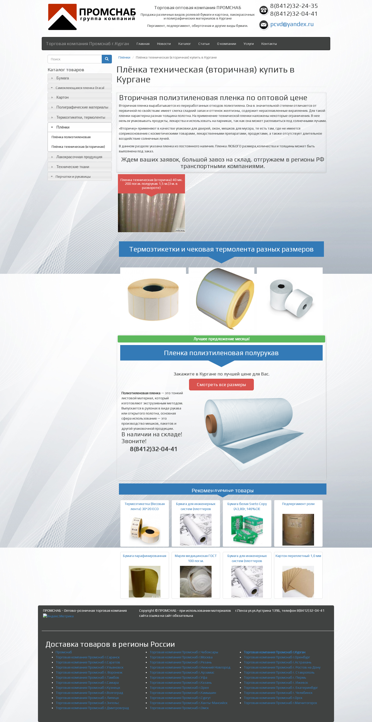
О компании (226, 44)
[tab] (80, 78)
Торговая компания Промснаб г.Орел (179, 687)
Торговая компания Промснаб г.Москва (181, 657)
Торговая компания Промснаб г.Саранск (88, 657)
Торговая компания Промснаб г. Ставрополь (279, 672)
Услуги (249, 44)
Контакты (269, 44)
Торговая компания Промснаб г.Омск (179, 708)
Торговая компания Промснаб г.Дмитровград (92, 708)
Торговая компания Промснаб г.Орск (273, 698)
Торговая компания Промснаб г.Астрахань (278, 662)
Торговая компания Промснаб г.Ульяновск (89, 667)
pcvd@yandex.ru (292, 24)
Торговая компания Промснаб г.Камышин (183, 693)
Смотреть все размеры (221, 384)
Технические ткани (72, 167)
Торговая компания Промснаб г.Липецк (87, 698)
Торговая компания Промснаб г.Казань (181, 682)
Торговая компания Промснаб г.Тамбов (87, 677)
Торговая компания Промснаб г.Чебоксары (184, 652)
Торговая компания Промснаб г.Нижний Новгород (190, 667)
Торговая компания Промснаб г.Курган (87, 43)
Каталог (184, 44)
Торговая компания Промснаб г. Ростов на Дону (282, 667)
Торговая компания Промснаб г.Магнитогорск (280, 703)
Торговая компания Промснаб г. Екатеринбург (281, 687)
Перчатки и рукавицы (73, 176)
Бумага (62, 78)
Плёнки (62, 127)
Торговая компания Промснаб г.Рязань (181, 662)
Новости (164, 44)
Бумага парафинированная (144, 556)
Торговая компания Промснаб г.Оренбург (277, 657)
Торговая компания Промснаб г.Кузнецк (88, 687)
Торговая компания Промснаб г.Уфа (178, 677)
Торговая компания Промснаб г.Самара (87, 682)
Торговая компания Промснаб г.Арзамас (182, 672)
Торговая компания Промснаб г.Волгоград (89, 693)
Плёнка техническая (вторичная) (78, 147)
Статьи (204, 44)
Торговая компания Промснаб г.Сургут (180, 698)
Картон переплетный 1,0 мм (298, 556)
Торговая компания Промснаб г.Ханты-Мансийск (189, 703)
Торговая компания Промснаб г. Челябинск (278, 693)
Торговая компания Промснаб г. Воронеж (89, 672)
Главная (143, 44)
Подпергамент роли (298, 504)
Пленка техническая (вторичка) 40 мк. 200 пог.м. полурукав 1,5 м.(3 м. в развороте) (151, 184)
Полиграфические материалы (82, 107)
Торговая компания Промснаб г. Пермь (275, 677)
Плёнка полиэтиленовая (71, 137)
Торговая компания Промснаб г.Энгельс (87, 703)
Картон (62, 97)
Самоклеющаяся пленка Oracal (80, 88)
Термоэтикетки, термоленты (80, 117)
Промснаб (64, 652)
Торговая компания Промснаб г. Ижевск (276, 682)
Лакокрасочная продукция (79, 157)
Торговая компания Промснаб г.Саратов (88, 662)
